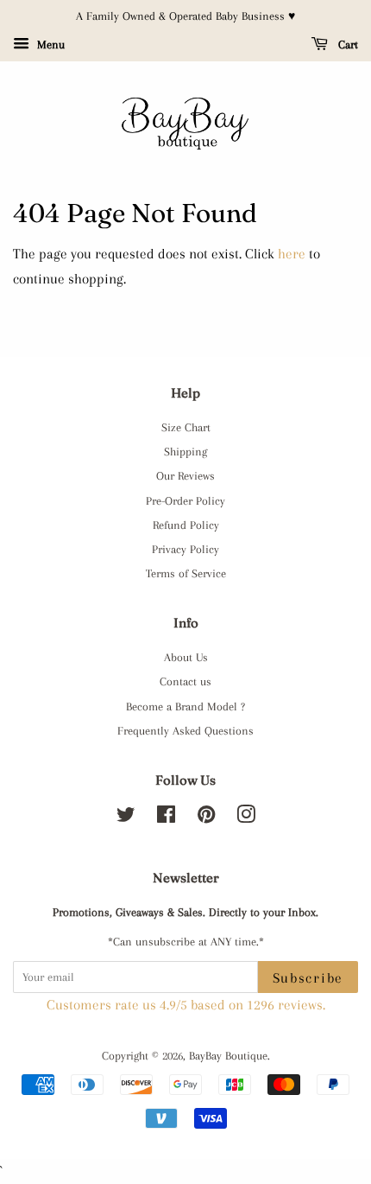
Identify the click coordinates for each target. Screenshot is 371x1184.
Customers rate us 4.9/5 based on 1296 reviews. (186, 1004)
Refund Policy (186, 525)
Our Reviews (185, 475)
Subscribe (308, 978)
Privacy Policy (185, 549)
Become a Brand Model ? (185, 706)
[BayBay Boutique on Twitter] (125, 817)
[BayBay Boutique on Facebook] (166, 817)
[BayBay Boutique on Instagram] (245, 817)
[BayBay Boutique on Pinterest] (206, 817)
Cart (346, 44)
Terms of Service (186, 573)
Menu (49, 44)
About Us (186, 657)
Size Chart (186, 427)
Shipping (185, 451)
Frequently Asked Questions (185, 730)
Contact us (185, 681)
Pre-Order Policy (185, 500)
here (291, 253)
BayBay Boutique (228, 1055)
